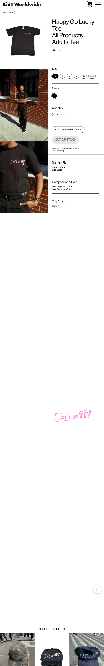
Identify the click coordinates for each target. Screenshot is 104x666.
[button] (98, 4)
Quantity (57, 108)
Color (55, 88)
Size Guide (57, 170)
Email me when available (68, 129)
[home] (22, 4)
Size (54, 69)
